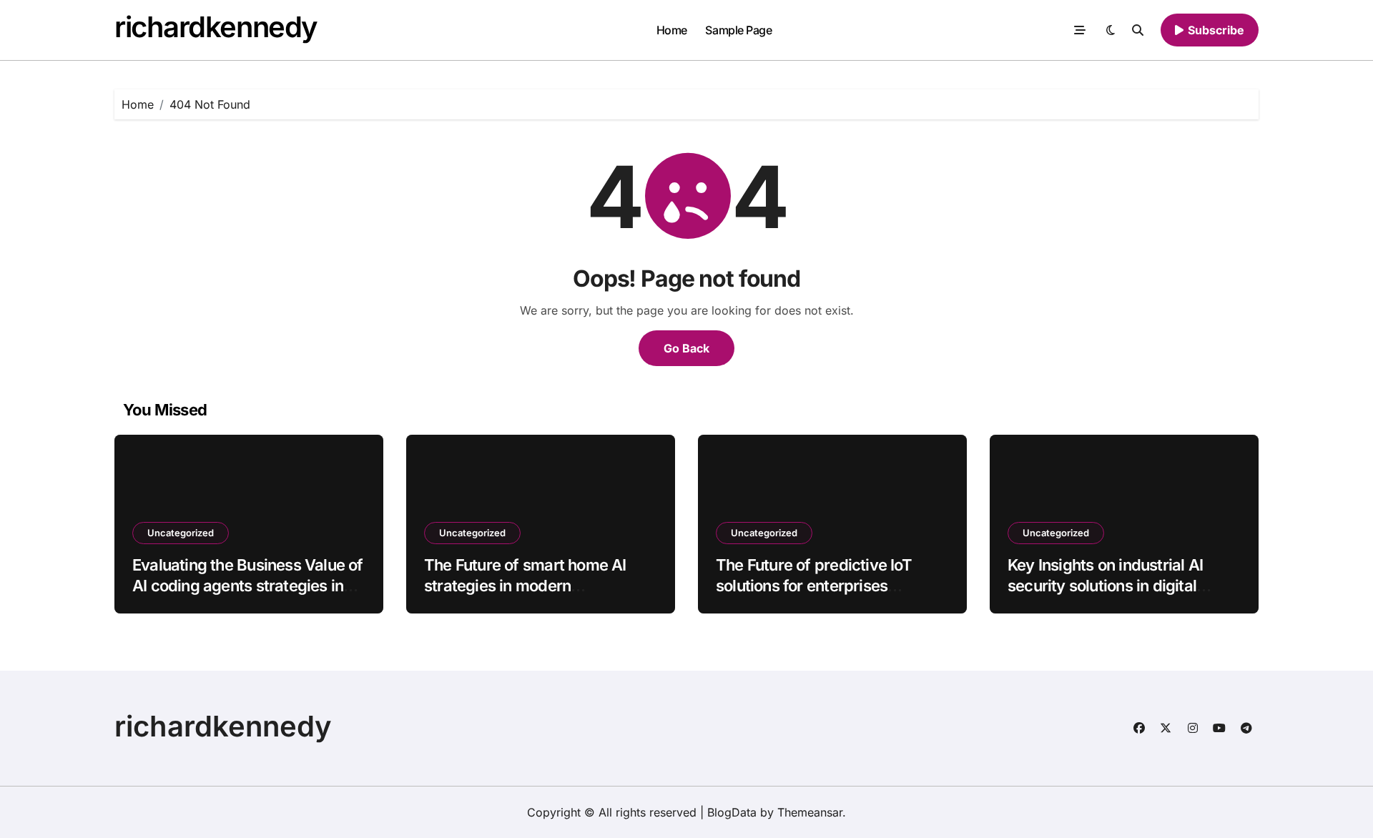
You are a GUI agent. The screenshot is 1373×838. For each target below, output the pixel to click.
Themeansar (809, 812)
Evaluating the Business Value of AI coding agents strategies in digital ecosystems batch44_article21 (247, 596)
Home (671, 30)
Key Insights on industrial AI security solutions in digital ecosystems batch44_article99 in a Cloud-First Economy (1118, 596)
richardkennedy (216, 26)
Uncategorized (180, 532)
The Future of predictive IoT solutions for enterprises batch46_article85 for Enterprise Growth (830, 596)
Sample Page (738, 30)
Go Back (686, 348)
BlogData (732, 812)
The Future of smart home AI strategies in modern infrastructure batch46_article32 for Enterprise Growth (540, 596)
